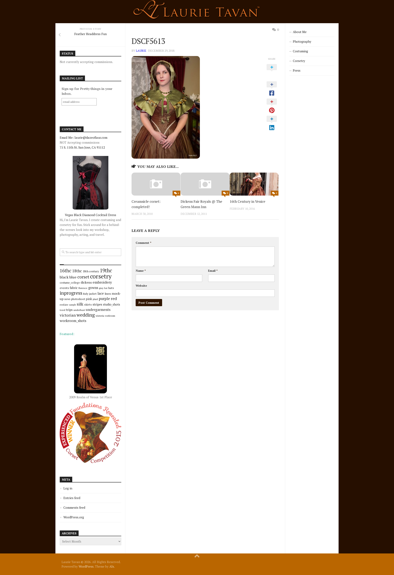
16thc (65, 270)
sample (72, 304)
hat (106, 288)
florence (82, 288)
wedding (86, 315)
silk (80, 304)
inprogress (71, 293)
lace (100, 293)
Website (141, 286)
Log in (67, 488)
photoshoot (78, 299)
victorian (68, 315)
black (64, 277)
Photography (302, 41)
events (64, 288)
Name (141, 271)
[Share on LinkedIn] (272, 123)
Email (213, 271)
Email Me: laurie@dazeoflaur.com (83, 137)
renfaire (64, 304)
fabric (74, 288)
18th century (91, 271)
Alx (111, 566)
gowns (93, 287)
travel (62, 310)
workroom (110, 315)
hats (111, 288)
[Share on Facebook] (272, 88)
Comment (143, 243)
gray (101, 288)
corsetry (101, 276)
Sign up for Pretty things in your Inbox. (87, 91)
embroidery (102, 282)
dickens (86, 282)
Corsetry (299, 61)
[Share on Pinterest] (272, 106)
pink (89, 299)
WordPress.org (73, 517)
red (114, 298)
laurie (141, 51)
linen (108, 294)
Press (296, 70)
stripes (97, 304)
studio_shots (111, 304)
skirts (88, 304)
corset (83, 277)
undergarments (98, 309)
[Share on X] (272, 71)
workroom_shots (73, 320)
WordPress (86, 566)
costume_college (70, 282)
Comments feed (74, 507)
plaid (95, 299)
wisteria (100, 315)
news (67, 299)
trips (69, 310)
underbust (79, 310)
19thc (106, 270)
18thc (77, 270)
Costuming (300, 51)
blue (73, 277)
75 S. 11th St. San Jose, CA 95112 (82, 147)
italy (85, 294)
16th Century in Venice (247, 201)
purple (104, 298)
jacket (93, 294)
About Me (300, 32)
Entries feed (71, 498)
